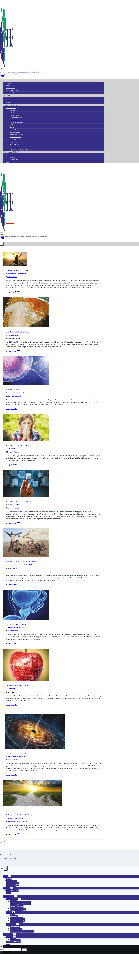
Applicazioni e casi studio (15, 132)
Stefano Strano (12, 277)
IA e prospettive (13, 129)
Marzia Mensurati (13, 508)
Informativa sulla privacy (12, 90)
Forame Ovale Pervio (14, 159)
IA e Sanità (9, 913)
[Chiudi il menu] (0, 872)
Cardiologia (10, 332)
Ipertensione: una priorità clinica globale (19, 112)
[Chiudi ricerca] (1, 946)
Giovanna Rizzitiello (13, 452)
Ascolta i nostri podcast (15, 147)
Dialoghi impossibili (14, 142)
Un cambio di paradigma (15, 137)
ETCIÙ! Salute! (10, 449)
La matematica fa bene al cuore (17, 122)
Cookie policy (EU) (10, 92)
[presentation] (53, 259)
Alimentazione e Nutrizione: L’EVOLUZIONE (19, 565)
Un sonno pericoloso (12, 335)
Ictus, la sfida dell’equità (15, 115)
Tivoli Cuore (12, 157)
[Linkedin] (1, 77)
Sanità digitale (13, 110)
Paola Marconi (12, 568)
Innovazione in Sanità (8, 896)
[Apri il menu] (2, 244)
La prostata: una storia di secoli (15, 627)
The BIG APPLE (10, 689)
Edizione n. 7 (17, 270)
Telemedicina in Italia (14, 120)
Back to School (11, 815)
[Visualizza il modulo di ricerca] (1, 69)
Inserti (7, 100)
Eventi (7, 162)
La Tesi (18, 753)
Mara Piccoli (11, 692)
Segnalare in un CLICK (12, 505)
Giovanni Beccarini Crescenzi (17, 821)
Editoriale (9, 270)
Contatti (8, 85)
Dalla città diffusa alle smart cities (16, 273)
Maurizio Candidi (12, 631)
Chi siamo (8, 83)
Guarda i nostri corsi (14, 144)
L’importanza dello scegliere (14, 818)
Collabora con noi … (10, 88)
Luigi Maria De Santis (14, 396)
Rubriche (8, 102)
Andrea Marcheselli (13, 338)
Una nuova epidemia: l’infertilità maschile (18, 393)
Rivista (25, 270)
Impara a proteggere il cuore (16, 134)
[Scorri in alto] (2, 868)
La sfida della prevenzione (16, 117)
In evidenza (9, 937)
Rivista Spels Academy (11, 97)
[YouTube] (3, 77)
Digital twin (12, 127)
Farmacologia (20, 501)
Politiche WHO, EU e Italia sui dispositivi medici (20, 149)
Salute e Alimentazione (29, 561)
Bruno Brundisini (12, 760)
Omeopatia (19, 445)
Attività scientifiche (8, 934)
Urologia (24, 624)
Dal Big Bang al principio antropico (16, 756)
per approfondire (13, 292)
